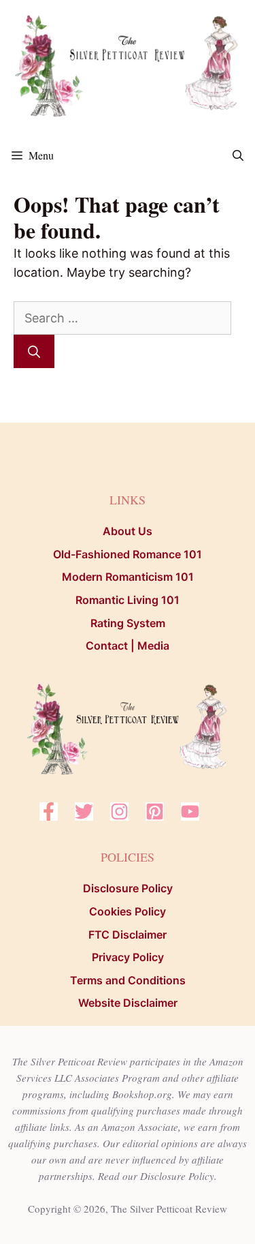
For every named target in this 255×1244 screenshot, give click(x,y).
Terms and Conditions (128, 980)
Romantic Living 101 (127, 600)
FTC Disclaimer (127, 934)
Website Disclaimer (127, 1003)
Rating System (127, 623)
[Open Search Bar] (238, 155)
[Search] (34, 351)
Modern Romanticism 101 (128, 576)
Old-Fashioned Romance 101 (127, 554)
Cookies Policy (127, 911)
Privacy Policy (128, 957)
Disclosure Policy (128, 888)
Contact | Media (127, 645)
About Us (127, 531)
